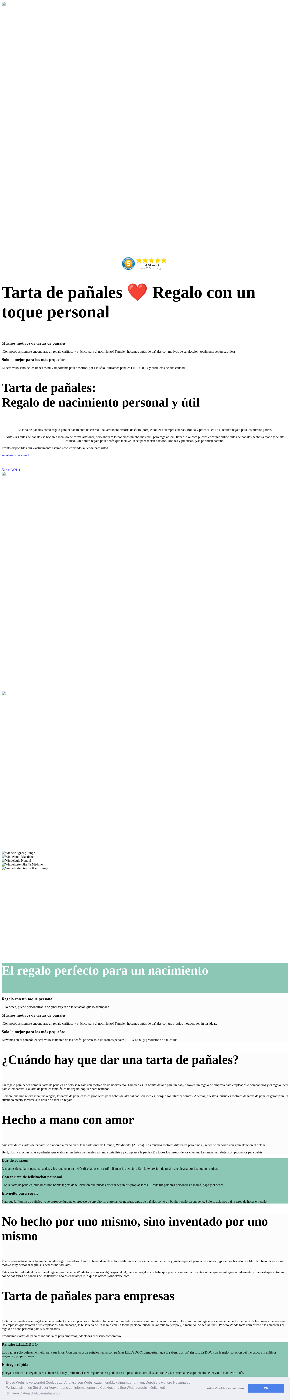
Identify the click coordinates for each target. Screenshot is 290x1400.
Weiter (15, 469)
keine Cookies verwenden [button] (225, 1388)
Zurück (6, 469)
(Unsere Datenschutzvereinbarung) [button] (33, 1393)
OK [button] (266, 1388)
